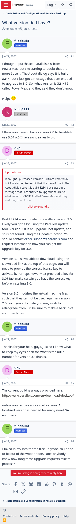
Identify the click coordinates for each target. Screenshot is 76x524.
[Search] (71, 5)
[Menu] (6, 5)
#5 (72, 383)
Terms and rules (29, 516)
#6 (72, 441)
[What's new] (62, 5)
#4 (72, 339)
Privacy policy (51, 516)
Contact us (9, 516)
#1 (72, 56)
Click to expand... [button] (38, 206)
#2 (72, 125)
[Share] (66, 56)
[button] (4, 510)
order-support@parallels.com (45, 239)
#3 (72, 163)
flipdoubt (11, 29)
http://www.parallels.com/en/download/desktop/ (38, 395)
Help (66, 516)
